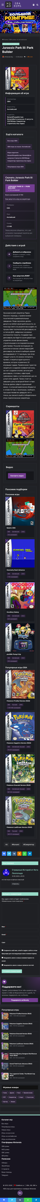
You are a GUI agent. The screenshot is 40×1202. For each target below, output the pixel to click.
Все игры (5, 1123)
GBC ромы (5, 1152)
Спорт (21, 1097)
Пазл (18, 1093)
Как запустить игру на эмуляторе (17, 199)
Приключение (28, 1093)
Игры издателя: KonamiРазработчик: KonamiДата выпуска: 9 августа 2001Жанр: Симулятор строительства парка (19, 157)
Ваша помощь (7, 1172)
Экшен (13, 1101)
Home (6, 39)
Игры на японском (8, 1139)
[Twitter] (9, 854)
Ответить (15, 884)
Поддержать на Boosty (20, 1000)
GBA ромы (5, 1146)
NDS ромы (5, 1149)
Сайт (3, 942)
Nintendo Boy (9, 57)
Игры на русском (8, 1133)
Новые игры (6, 1130)
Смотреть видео (17, 476)
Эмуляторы (6, 1166)
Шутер (5, 1101)
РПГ (4, 1097)
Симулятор (29, 844)
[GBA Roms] (13, 4)
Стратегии (30, 1097)
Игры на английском (9, 1136)
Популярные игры (8, 1127)
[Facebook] (4, 854)
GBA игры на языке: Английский (18, 146)
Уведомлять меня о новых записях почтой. (19, 965)
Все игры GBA (12, 141)
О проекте (5, 1169)
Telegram (5, 1175)
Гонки (5, 1093)
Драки (12, 1093)
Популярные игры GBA (15, 167)
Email (4, 934)
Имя (4, 927)
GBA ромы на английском (18, 39)
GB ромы (5, 1156)
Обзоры (4, 1163)
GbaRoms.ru (20, 1185)
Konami (16, 844)
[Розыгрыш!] (20, 22)
